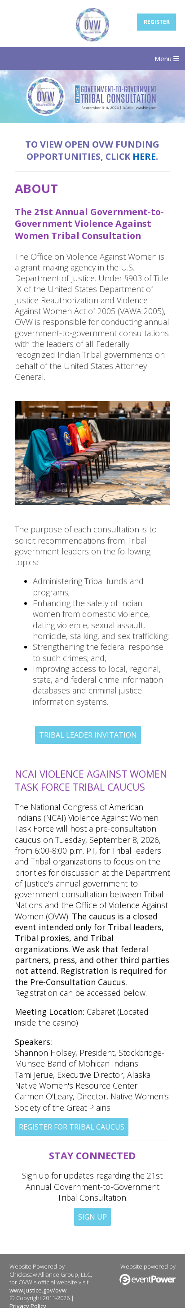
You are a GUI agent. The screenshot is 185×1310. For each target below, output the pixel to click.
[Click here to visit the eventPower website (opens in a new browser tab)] (147, 1282)
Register (157, 22)
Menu (163, 58)
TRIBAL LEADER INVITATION (88, 735)
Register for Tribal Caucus (71, 1127)
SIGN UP (92, 1217)
